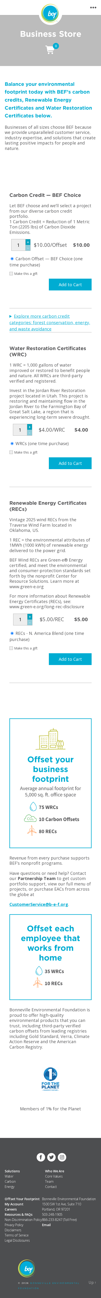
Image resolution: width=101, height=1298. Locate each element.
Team (49, 1181)
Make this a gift (26, 273)
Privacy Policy (14, 1225)
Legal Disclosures (17, 1240)
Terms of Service (17, 1235)
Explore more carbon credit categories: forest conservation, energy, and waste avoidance (49, 322)
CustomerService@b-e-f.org (38, 904)
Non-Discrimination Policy (23, 1219)
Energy (9, 1186)
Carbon (10, 1181)
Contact (51, 1186)
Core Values (53, 1176)
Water (9, 1176)
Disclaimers (13, 1230)
